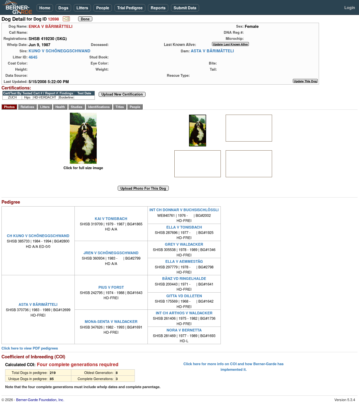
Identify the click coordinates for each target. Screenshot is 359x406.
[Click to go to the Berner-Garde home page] (18, 7)
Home (44, 8)
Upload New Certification (122, 94)
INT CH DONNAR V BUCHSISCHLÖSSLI (184, 209)
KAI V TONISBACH (111, 218)
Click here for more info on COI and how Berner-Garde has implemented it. (233, 366)
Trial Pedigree (130, 8)
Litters (82, 8)
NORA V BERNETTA (184, 330)
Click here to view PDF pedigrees (29, 348)
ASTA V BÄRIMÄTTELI (212, 51)
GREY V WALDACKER (184, 244)
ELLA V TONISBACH (184, 227)
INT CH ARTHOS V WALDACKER (184, 313)
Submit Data (185, 8)
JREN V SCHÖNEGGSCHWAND (111, 252)
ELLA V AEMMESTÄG (184, 261)
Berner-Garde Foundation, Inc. (40, 399)
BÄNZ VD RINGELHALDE (184, 278)
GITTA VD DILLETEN (184, 295)
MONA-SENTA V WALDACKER (111, 321)
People (102, 8)
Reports (158, 8)
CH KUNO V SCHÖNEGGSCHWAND (38, 235)
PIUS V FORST (111, 287)
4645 (33, 57)
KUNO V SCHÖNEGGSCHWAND (59, 51)
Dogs (63, 8)
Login (349, 7)
